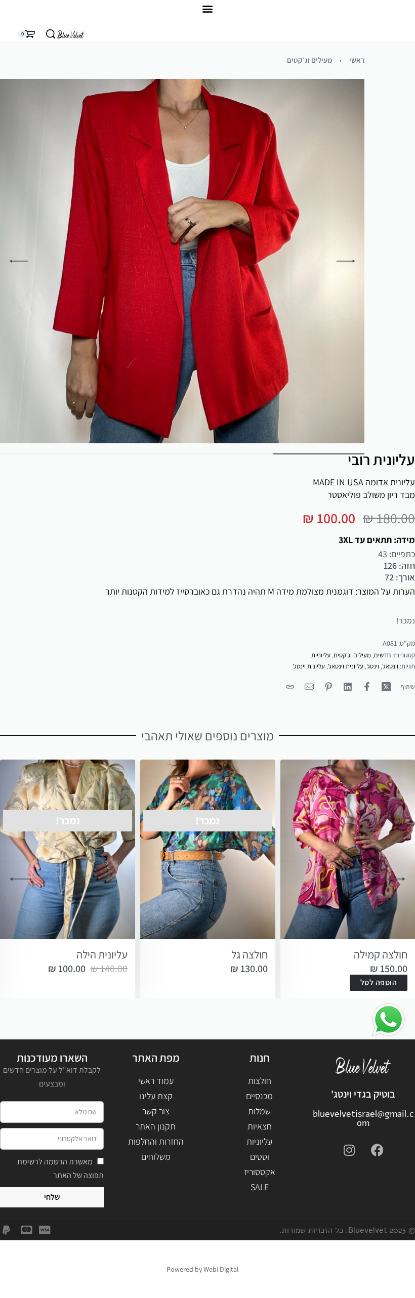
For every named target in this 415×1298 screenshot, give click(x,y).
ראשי (356, 60)
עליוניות (320, 655)
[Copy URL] (290, 686)
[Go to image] (318, 453)
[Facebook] (377, 1150)
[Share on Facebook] (366, 686)
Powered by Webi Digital (203, 1269)
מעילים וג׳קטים (309, 60)
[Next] (18, 261)
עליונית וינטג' (309, 666)
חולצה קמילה (380, 954)
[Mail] (309, 686)
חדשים (382, 655)
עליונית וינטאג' (345, 666)
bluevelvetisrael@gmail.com (363, 1118)
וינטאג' (390, 666)
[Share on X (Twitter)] (386, 686)
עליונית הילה (102, 954)
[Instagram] (349, 1150)
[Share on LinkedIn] (347, 686)
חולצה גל (249, 954)
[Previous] (345, 261)
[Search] (51, 34)
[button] (207, 8)
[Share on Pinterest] (328, 686)
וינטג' (372, 666)
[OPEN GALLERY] (182, 261)
